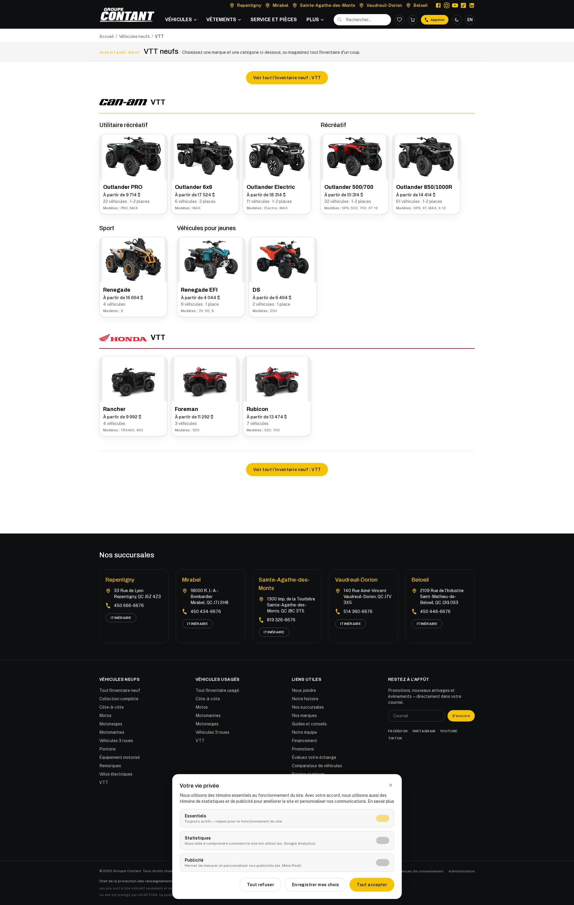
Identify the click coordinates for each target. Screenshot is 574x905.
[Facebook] (438, 5)
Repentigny (120, 580)
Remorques (110, 765)
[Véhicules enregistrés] (399, 20)
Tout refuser (260, 884)
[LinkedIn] (472, 5)
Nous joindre (304, 690)
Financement (304, 740)
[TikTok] (463, 5)
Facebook (398, 731)
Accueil (106, 36)
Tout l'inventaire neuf (119, 690)
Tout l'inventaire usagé (217, 690)
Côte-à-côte (111, 707)
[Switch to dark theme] (457, 20)
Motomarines (111, 732)
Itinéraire (121, 618)
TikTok (395, 738)
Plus (312, 19)
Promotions (303, 749)
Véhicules (178, 19)
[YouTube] (455, 5)
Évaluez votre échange (314, 757)
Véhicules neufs (134, 36)
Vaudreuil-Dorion (356, 580)
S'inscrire (461, 716)
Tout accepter (372, 884)
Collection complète (118, 698)
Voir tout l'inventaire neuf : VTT (287, 77)
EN (470, 19)
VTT (200, 740)
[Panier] (412, 20)
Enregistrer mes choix (315, 884)
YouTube (448, 731)
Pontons (107, 749)
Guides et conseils (309, 723)
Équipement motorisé (119, 757)
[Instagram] (447, 5)
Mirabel (191, 580)
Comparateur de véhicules (317, 765)
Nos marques (304, 715)
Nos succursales (308, 707)
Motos (105, 715)
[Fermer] (390, 785)
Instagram (424, 731)
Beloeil (420, 580)
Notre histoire (305, 698)
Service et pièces (274, 19)
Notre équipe (304, 732)
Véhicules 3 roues (116, 740)
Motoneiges (110, 723)
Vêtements (221, 19)
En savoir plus (381, 801)
